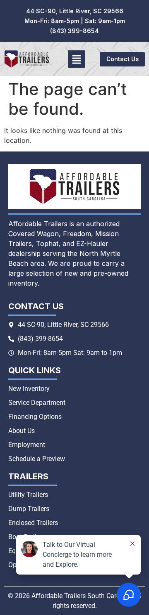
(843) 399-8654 (74, 30)
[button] (76, 59)
